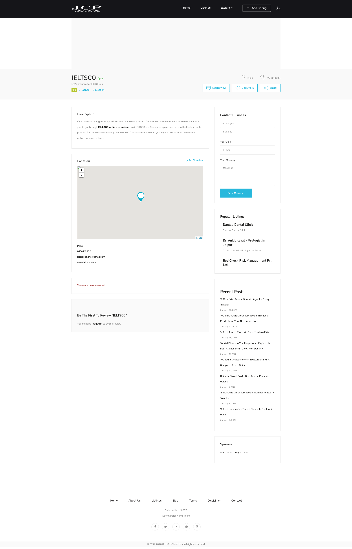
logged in (97, 323)
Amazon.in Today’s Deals (234, 452)
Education (98, 90)
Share (273, 87)
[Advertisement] (176, 43)
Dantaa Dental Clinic (238, 224)
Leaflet (199, 237)
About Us (135, 500)
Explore (226, 7)
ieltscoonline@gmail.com (91, 256)
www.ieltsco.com (86, 262)
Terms (193, 500)
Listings (205, 7)
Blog (175, 500)
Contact (236, 500)
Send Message (236, 193)
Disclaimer (214, 500)
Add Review (219, 87)
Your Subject (227, 123)
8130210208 (84, 251)
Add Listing (259, 8)
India (250, 78)
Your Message (228, 160)
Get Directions (195, 160)
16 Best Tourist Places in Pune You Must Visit (245, 332)
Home (186, 7)
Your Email (226, 141)
